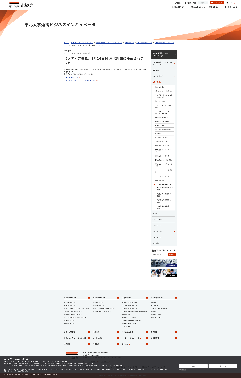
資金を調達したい (69, 323)
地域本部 (178, 3)
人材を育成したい (69, 320)
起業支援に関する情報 (129, 317)
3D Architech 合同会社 (163, 129)
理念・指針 (154, 305)
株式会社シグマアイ (162, 146)
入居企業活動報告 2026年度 (165, 188)
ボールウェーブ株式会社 (163, 91)
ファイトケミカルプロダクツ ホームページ (81, 80)
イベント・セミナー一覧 (130, 338)
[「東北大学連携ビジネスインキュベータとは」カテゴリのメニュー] (174, 63)
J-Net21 (125, 344)
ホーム (66, 43)
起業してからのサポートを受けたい (104, 308)
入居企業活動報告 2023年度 (164, 43)
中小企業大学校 (190, 3)
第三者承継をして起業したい (102, 311)
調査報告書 (155, 338)
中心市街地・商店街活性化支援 (131, 320)
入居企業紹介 (129, 43)
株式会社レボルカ (161, 137)
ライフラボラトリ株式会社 (163, 171)
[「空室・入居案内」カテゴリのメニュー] (174, 76)
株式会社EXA (159, 87)
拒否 (193, 366)
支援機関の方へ (214, 7)
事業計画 (154, 311)
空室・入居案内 (157, 76)
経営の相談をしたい (70, 302)
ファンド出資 (126, 326)
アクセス (155, 213)
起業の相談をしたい (99, 305)
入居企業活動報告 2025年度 (165, 195)
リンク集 (155, 243)
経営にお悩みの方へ (179, 7)
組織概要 (154, 302)
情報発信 (96, 344)
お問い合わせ (157, 237)
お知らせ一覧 (157, 231)
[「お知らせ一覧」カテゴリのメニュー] (174, 231)
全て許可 (223, 366)
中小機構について (231, 7)
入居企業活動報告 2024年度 (165, 201)
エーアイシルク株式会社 (163, 176)
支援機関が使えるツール (129, 302)
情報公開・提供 (156, 317)
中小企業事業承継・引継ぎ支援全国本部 (134, 311)
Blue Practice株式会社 (163, 160)
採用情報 (67, 344)
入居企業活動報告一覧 (144, 43)
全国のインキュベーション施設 (82, 43)
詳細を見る (182, 369)
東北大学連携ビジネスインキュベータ (109, 43)
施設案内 (155, 70)
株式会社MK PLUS (161, 117)
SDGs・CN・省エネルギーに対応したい (76, 308)
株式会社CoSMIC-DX (162, 156)
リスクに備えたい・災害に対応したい (75, 317)
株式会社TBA (160, 133)
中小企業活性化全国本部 (129, 308)
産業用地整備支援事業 (129, 323)
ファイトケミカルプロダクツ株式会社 (163, 96)
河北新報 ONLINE (72, 77)
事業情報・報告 (156, 314)
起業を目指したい (98, 302)
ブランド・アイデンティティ (160, 308)
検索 (172, 254)
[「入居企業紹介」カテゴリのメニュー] (174, 82)
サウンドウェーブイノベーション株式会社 (163, 112)
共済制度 (154, 332)
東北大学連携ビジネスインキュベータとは (162, 63)
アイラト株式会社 (161, 142)
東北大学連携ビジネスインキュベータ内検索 (163, 250)
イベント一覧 (157, 219)
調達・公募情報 (69, 332)
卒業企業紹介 (160, 180)
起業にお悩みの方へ (198, 7)
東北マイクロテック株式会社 (163, 106)
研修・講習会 (126, 314)
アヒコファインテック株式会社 (163, 165)
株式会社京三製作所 (162, 121)
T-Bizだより (156, 225)
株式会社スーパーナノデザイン (163, 151)
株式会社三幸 (160, 125)
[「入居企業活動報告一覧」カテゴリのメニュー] (173, 184)
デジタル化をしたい (70, 305)
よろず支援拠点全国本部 (129, 305)
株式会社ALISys (160, 101)
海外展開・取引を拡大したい (73, 311)
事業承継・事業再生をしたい (73, 314)
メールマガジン (98, 338)
